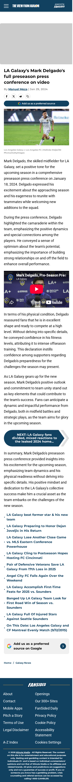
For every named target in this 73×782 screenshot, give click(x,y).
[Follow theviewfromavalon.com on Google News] (63, 646)
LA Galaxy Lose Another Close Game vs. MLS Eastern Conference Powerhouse (36, 541)
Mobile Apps (12, 708)
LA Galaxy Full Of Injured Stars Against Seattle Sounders (32, 616)
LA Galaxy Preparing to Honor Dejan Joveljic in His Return (36, 528)
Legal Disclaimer (16, 730)
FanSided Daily (46, 708)
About (7, 694)
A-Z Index (10, 742)
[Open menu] (6, 5)
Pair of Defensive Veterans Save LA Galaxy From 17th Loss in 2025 (35, 567)
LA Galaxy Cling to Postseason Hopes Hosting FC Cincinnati (37, 555)
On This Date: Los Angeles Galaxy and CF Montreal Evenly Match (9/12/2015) (38, 628)
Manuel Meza (17, 89)
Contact (9, 701)
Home (7, 662)
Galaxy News (23, 662)
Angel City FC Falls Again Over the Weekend (35, 578)
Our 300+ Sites (46, 701)
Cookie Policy (45, 723)
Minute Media (23, 752)
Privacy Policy (45, 715)
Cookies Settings (48, 742)
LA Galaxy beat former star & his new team (37, 517)
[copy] (27, 96)
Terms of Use (13, 723)
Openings (42, 694)
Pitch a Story (13, 715)
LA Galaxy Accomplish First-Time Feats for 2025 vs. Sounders (34, 589)
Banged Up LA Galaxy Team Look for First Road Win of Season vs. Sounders (36, 602)
